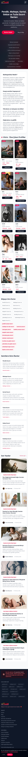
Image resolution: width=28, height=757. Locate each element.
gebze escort (11, 686)
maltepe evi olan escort (8, 326)
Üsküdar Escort (6, 314)
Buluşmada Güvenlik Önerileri (14, 45)
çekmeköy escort (20, 259)
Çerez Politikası (4, 732)
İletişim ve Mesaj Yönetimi (14, 53)
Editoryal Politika (5, 734)
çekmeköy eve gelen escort (9, 344)
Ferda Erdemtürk (8, 659)
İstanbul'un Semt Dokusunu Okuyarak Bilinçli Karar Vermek (14, 580)
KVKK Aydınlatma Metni (6, 744)
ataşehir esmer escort (7, 332)
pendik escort (7, 292)
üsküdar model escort (7, 338)
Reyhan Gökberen (9, 556)
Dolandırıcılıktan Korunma (14, 47)
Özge (3, 254)
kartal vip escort (21, 326)
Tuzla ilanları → (6, 417)
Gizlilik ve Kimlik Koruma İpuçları (14, 50)
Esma (17, 191)
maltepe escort (13, 684)
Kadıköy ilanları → (7, 448)
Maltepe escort (6, 84)
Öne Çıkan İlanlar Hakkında (14, 58)
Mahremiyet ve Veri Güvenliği (14, 55)
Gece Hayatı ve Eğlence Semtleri (10, 611)
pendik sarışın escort (7, 323)
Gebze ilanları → (7, 432)
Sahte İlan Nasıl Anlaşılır (10, 61)
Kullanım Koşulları (5, 742)
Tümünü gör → (23, 455)
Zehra (17, 284)
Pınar (17, 252)
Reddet (3, 754)
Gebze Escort (6, 308)
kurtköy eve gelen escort (8, 341)
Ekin (3, 191)
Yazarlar (3, 716)
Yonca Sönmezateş (9, 522)
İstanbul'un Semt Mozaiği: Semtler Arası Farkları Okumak (13, 512)
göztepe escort (22, 696)
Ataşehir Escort (6, 311)
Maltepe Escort (17, 302)
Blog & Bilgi (21, 32)
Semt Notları (20, 61)
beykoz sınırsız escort (7, 349)
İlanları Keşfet (8, 32)
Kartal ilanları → (6, 401)
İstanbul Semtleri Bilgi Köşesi (9, 474)
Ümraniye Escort (18, 311)
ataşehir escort (21, 168)
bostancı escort (13, 696)
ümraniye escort (14, 689)
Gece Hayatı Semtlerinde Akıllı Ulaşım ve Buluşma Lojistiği (13, 648)
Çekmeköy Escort (7, 317)
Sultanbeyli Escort (20, 317)
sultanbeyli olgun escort (8, 346)
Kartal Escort (6, 305)
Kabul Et (10, 754)
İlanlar (2, 712)
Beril (3, 159)
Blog (2, 714)
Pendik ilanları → (7, 370)
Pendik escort (19, 82)
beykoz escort (7, 261)
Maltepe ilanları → (7, 386)
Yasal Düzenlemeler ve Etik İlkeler (14, 66)
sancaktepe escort (14, 691)
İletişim (3, 740)
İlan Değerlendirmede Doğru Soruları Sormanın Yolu (13, 478)
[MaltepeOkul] (5, 2)
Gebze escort (18, 127)
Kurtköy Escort (18, 314)
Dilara (17, 159)
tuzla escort (7, 197)
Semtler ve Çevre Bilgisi (14, 64)
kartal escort (7, 167)
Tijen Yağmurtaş (8, 488)
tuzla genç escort (6, 329)
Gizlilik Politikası (5, 736)
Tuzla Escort (16, 305)
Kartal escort (15, 84)
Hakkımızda (4, 738)
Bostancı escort (14, 96)
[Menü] (25, 2)
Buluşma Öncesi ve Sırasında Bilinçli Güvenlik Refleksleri (13, 546)
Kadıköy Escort (17, 308)
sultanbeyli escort (21, 200)
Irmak (3, 223)
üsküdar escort (22, 689)
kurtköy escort (21, 231)
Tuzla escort (6, 129)
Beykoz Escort (6, 320)
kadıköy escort (20, 686)
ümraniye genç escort (7, 335)
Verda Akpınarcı (8, 590)
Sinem (3, 284)
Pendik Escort (6, 302)
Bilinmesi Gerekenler (14, 42)
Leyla (17, 223)
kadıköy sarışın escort (19, 329)
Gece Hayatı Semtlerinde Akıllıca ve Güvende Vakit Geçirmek (13, 614)
